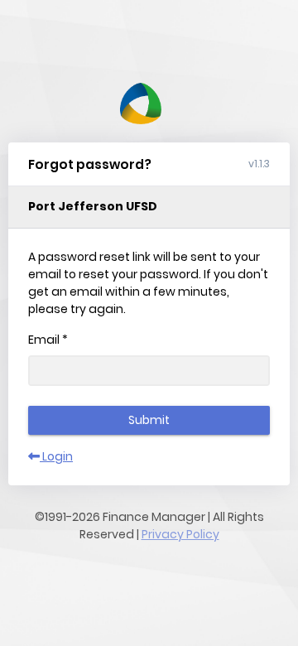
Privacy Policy (180, 534)
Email (48, 339)
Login (56, 456)
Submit (149, 420)
